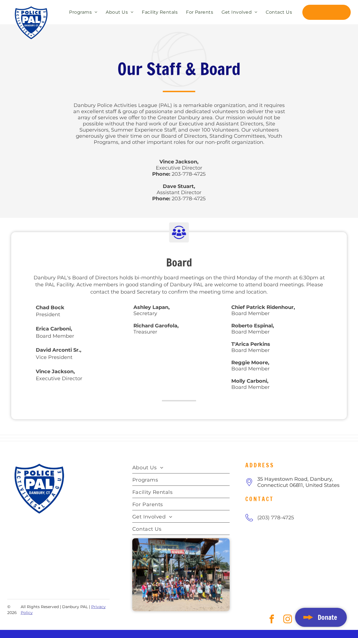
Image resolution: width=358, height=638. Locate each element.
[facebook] (12, 588)
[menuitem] (81, 12)
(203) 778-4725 (275, 518)
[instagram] (23, 588)
